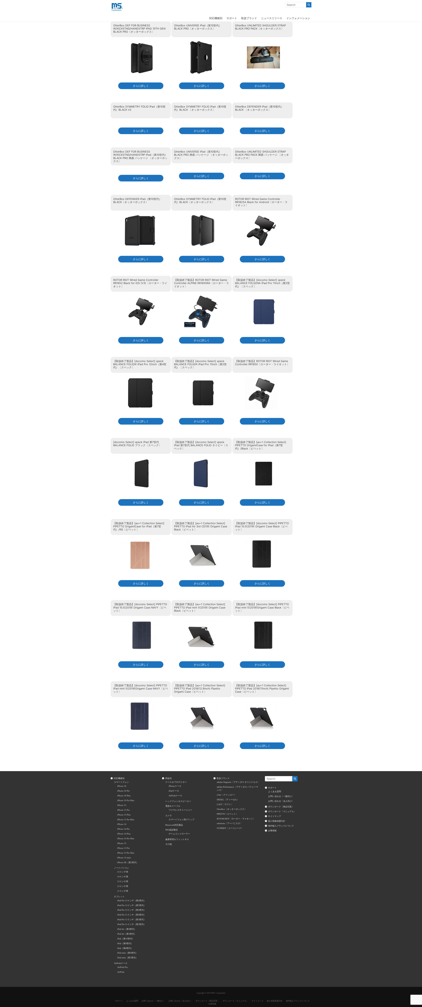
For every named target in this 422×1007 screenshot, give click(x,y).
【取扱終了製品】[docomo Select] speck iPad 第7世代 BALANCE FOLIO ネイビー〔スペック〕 (201, 445)
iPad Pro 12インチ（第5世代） (131, 905)
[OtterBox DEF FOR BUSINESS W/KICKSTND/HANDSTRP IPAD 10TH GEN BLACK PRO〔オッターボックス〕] (141, 42)
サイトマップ (274, 816)
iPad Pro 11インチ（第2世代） (131, 924)
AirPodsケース (120, 963)
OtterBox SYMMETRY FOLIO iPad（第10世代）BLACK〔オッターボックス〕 (200, 200)
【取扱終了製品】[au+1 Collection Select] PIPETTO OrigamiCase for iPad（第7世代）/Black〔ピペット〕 (260, 445)
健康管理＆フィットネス (177, 839)
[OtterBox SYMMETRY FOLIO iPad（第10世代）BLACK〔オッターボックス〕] (202, 216)
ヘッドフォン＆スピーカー (178, 801)
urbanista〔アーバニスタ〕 (229, 823)
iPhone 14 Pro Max (125, 838)
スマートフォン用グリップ (181, 819)
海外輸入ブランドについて (281, 826)
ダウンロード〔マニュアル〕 (282, 811)
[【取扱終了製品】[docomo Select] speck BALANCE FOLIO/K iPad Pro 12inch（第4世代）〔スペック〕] (139, 378)
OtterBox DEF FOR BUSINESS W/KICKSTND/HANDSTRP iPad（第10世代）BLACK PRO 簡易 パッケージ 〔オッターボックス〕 (140, 156)
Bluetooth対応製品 (174, 825)
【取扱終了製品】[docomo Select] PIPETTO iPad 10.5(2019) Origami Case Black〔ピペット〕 (262, 526)
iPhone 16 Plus (124, 796)
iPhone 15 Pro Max (125, 819)
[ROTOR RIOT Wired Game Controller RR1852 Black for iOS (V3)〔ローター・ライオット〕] (141, 297)
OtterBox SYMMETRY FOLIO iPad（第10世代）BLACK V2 (139, 108)
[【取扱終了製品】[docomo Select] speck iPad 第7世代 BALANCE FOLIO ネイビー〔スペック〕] (200, 459)
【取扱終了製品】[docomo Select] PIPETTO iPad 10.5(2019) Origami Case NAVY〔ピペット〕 (140, 607)
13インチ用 (122, 881)
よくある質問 (274, 791)
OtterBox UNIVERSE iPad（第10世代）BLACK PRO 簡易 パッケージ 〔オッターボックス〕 (201, 155)
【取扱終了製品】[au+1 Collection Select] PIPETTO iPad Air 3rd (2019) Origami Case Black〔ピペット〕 (200, 526)
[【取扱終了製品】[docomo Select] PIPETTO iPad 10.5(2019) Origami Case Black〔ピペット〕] (261, 540)
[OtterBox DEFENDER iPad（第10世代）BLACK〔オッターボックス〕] (139, 216)
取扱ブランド (249, 18)
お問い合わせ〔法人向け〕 (281, 801)
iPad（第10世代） (125, 939)
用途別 (168, 778)
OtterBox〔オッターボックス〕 (231, 809)
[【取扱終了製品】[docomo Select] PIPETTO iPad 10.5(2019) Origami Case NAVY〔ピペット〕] (141, 621)
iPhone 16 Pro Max (125, 800)
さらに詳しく (141, 85)
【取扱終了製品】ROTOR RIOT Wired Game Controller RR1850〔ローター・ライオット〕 (262, 362)
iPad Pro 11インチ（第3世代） (131, 919)
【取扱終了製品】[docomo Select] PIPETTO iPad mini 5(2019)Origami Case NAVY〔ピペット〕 (140, 688)
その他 (168, 844)
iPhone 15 (121, 805)
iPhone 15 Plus (124, 815)
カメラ (168, 816)
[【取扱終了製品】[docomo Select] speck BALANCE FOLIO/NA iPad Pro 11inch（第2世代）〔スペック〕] (263, 297)
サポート (231, 18)
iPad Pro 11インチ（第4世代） (131, 915)
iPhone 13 (121, 843)
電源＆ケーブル (172, 806)
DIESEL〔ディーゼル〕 (228, 800)
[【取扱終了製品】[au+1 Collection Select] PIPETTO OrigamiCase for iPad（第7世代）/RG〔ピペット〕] (139, 540)
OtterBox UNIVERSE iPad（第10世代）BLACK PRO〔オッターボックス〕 (197, 27)
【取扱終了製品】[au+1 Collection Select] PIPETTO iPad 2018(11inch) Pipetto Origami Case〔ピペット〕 (262, 688)
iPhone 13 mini (124, 858)
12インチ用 (122, 886)
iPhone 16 (121, 786)
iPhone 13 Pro (123, 848)
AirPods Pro (122, 967)
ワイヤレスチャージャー (180, 810)
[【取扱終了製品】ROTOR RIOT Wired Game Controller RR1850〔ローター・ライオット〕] (261, 378)
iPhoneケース (175, 786)
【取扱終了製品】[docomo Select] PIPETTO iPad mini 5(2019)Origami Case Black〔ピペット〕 (262, 607)
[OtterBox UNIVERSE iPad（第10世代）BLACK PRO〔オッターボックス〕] (200, 42)
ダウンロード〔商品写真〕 (281, 807)
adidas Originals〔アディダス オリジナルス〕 (238, 782)
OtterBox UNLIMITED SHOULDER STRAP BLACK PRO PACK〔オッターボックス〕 (260, 27)
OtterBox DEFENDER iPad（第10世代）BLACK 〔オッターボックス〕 (259, 108)
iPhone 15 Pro (123, 810)
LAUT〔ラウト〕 (225, 804)
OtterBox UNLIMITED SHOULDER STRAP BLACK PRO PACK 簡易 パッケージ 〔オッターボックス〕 (262, 155)
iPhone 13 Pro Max (125, 853)
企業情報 (272, 831)
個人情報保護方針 (276, 821)
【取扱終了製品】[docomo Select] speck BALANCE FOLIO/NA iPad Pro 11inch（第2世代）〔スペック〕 (262, 283)
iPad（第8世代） (125, 948)
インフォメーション (298, 18)
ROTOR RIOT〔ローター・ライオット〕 (236, 819)
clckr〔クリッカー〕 (226, 795)
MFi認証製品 (171, 830)
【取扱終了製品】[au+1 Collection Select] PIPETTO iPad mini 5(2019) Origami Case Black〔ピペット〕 (199, 607)
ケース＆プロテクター (176, 782)
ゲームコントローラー (179, 834)
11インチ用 (122, 891)
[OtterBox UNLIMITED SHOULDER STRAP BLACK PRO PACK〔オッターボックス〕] (263, 42)
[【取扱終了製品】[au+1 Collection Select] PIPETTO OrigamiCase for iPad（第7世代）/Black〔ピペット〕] (263, 459)
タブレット (119, 896)
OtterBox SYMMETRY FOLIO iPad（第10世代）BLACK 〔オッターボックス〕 (200, 108)
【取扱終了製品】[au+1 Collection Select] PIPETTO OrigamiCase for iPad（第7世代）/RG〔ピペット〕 (138, 526)
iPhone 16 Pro (123, 791)
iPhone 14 (121, 824)
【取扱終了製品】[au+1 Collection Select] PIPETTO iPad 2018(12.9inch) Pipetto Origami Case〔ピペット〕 (199, 688)
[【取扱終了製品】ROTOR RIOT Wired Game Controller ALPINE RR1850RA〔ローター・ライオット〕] (200, 297)
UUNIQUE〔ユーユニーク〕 (230, 828)
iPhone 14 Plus (124, 834)
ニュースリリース (271, 18)
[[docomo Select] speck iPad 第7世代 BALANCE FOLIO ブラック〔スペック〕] (141, 459)
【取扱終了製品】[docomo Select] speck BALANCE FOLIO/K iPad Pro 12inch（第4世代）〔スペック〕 (139, 364)
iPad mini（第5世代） (127, 958)
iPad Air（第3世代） (126, 934)
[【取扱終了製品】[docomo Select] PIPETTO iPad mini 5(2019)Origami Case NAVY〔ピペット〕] (139, 702)
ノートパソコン (121, 868)
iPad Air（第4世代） (126, 929)
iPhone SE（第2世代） (127, 862)
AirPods (120, 972)
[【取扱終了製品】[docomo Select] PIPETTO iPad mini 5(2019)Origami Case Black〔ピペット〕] (263, 621)
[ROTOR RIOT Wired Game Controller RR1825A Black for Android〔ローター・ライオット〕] (261, 216)
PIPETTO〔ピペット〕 (227, 814)
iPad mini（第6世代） (127, 953)
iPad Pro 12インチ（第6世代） (131, 900)
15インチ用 (122, 872)
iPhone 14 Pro (123, 829)
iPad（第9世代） (125, 943)
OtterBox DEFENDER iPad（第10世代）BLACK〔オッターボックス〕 (137, 200)
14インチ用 (122, 877)
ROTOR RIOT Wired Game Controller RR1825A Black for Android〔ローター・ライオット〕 (261, 202)
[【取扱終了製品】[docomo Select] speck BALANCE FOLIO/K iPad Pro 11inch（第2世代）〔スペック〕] (202, 378)
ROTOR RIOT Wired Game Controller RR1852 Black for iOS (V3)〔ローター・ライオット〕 (140, 283)
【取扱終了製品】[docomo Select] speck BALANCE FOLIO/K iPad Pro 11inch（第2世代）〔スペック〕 (200, 364)
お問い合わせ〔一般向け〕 (281, 796)
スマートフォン (121, 782)
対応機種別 (215, 18)
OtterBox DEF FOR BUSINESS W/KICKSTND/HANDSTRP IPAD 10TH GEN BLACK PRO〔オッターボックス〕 (139, 28)
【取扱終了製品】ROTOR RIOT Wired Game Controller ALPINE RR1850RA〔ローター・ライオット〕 (201, 283)
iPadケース (174, 791)
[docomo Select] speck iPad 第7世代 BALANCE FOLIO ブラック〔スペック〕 (137, 443)
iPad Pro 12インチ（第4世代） (131, 910)
